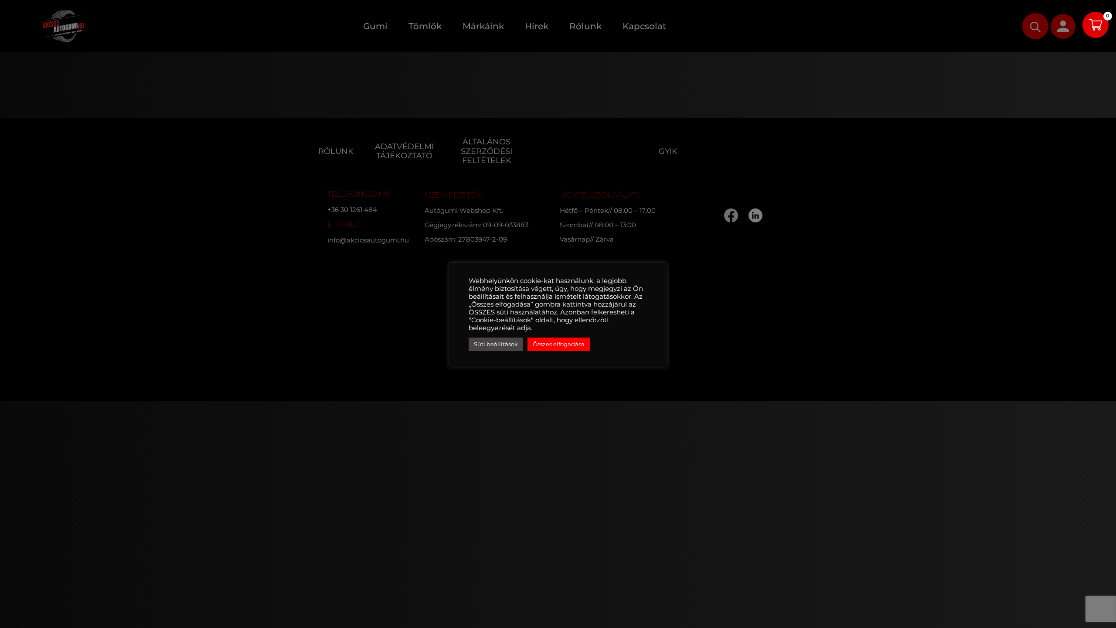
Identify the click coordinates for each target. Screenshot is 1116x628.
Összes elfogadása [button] (559, 344)
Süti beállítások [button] (496, 344)
